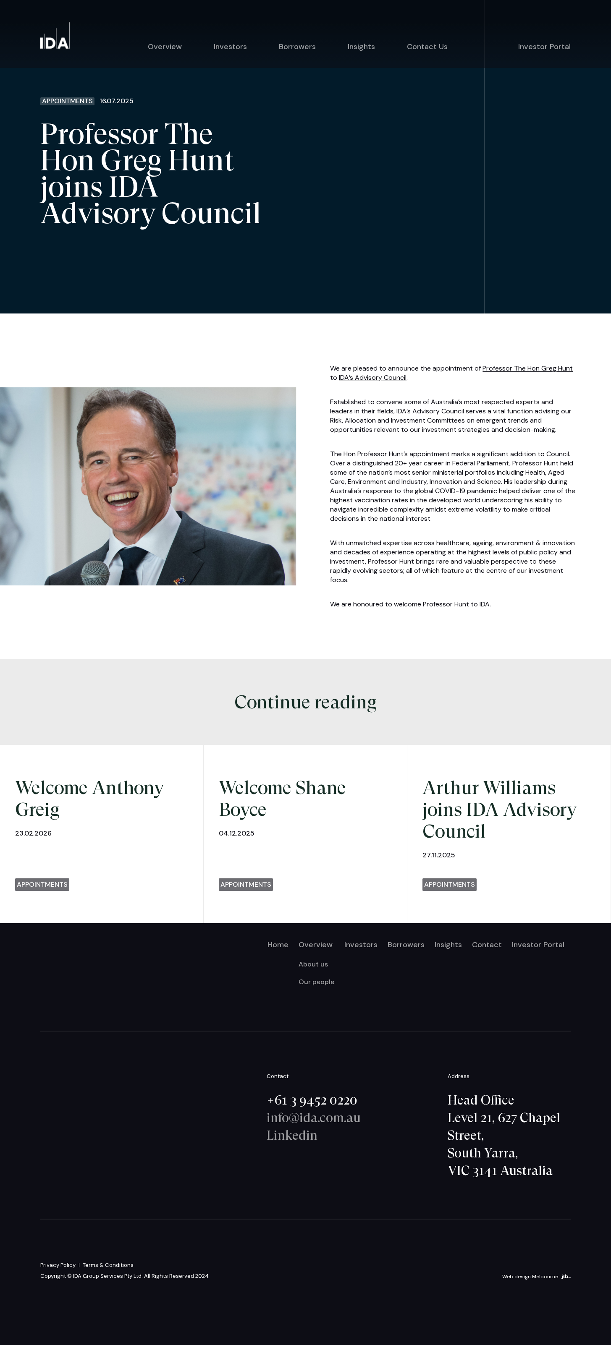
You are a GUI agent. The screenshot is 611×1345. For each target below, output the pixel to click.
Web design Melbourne (530, 1276)
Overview (165, 47)
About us (313, 964)
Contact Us (427, 47)
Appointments (67, 101)
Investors (230, 47)
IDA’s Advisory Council (372, 377)
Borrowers (297, 47)
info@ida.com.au (314, 1117)
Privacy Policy (58, 1265)
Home (277, 945)
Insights (361, 47)
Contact (487, 945)
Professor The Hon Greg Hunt (528, 368)
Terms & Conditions (108, 1265)
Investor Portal (544, 47)
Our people (316, 981)
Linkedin (292, 1135)
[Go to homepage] (55, 35)
